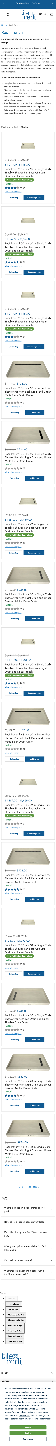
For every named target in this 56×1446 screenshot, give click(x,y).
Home (4, 25)
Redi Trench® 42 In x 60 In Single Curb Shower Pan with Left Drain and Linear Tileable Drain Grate (28, 1019)
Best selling (13, 1309)
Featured (11, 1298)
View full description (13, 191)
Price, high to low (15, 1331)
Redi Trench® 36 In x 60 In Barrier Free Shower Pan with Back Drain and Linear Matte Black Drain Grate (28, 391)
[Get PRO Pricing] (40, 14)
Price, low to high (15, 1325)
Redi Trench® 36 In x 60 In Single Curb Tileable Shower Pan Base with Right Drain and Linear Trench (28, 321)
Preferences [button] (44, 1419)
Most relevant (13, 1304)
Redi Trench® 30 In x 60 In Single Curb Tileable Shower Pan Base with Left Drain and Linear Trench (28, 247)
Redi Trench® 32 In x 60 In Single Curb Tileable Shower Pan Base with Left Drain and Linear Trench (28, 948)
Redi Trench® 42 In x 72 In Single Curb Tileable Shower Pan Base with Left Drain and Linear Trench (27, 808)
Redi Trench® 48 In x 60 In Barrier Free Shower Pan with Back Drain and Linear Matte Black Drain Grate (28, 738)
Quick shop (13, 197)
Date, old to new (15, 1336)
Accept (28, 1427)
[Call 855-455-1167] (46, 14)
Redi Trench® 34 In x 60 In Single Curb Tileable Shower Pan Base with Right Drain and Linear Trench (28, 668)
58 (30, 1186)
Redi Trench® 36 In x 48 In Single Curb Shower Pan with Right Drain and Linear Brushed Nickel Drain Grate (28, 1084)
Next (35, 1186)
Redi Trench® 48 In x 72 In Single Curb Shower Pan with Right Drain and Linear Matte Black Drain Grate (28, 1150)
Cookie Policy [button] (24, 1415)
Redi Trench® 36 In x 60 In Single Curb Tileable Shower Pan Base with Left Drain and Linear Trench (28, 172)
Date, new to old (15, 1341)
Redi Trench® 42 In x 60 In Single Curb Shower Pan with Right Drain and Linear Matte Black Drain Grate (28, 457)
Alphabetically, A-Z (16, 1315)
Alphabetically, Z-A (16, 1320)
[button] (3, 4)
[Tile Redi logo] (28, 15)
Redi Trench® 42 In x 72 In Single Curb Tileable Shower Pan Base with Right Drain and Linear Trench (27, 527)
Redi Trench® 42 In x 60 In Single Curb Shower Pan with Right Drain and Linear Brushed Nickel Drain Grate (28, 598)
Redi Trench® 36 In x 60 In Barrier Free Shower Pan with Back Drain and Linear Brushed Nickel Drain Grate (28, 878)
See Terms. (36, 3)
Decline (28, 1433)
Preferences (28, 1439)
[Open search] (8, 15)
